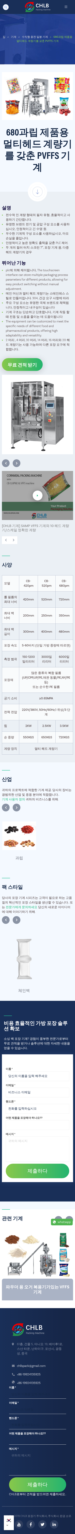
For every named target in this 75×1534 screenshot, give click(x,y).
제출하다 (38, 1171)
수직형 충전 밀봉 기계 (36, 37)
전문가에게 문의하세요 (21, 907)
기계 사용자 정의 (13, 799)
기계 (15, 37)
